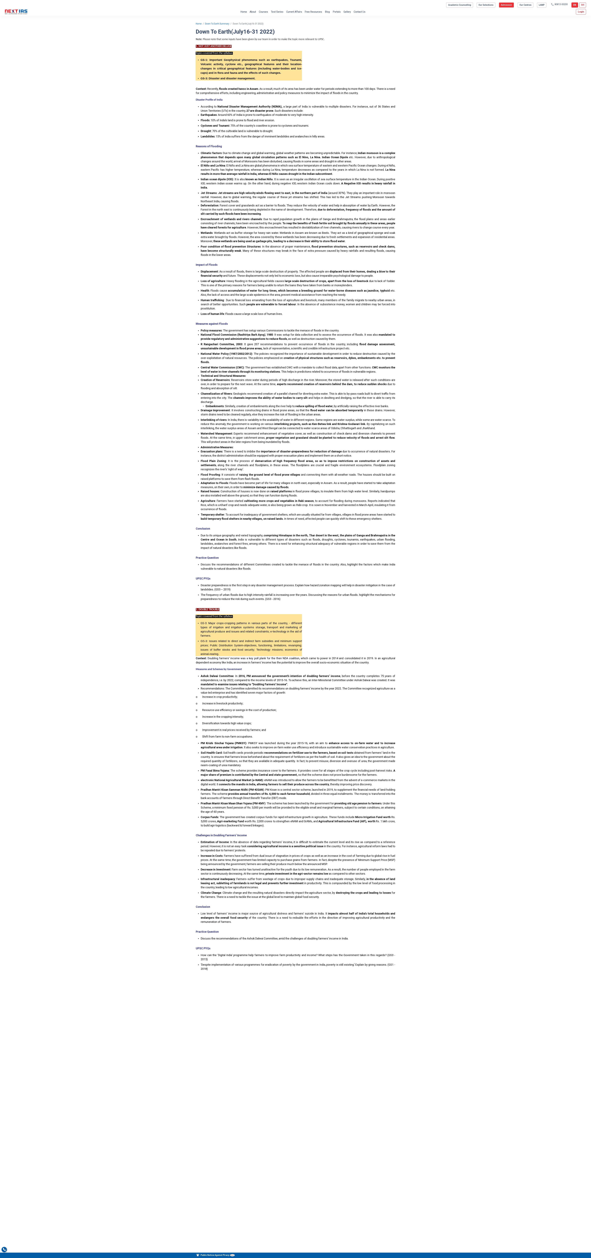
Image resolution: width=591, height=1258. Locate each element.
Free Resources (313, 11)
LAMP (542, 5)
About (253, 11)
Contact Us (359, 11)
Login (581, 11)
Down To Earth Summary (217, 23)
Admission (506, 5)
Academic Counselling (459, 5)
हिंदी (582, 5)
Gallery (347, 11)
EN (574, 5)
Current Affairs (294, 11)
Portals (337, 11)
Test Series (277, 11)
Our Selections (485, 5)
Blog (327, 11)
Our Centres (525, 5)
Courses (263, 11)
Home (243, 11)
